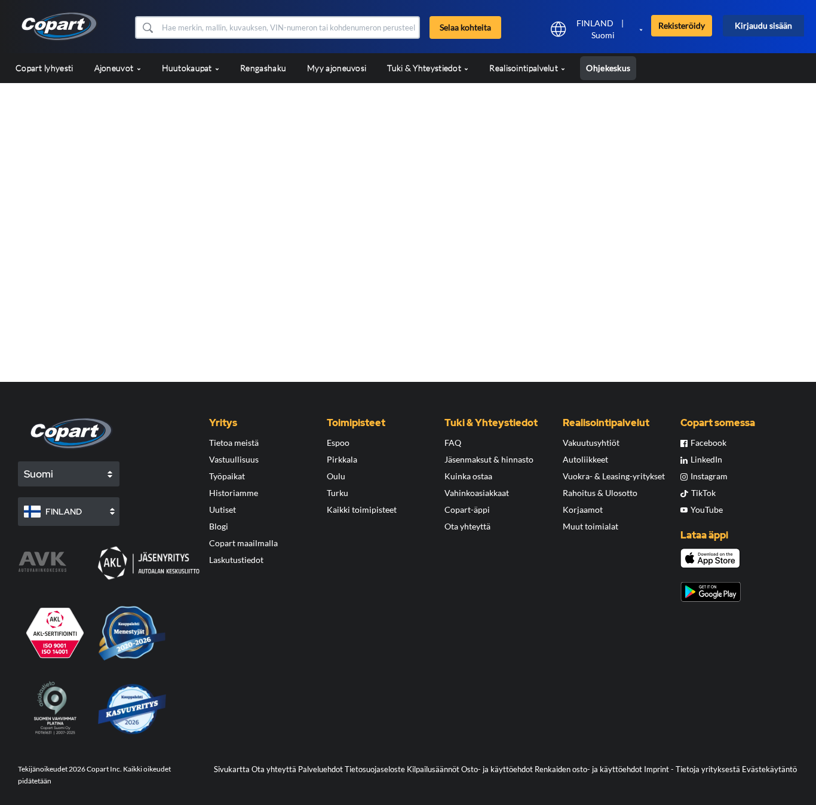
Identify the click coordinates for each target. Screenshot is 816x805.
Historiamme (233, 493)
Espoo (338, 442)
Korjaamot (583, 509)
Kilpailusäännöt (433, 769)
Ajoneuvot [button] (115, 68)
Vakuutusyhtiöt (591, 442)
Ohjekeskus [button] (608, 68)
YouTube (707, 509)
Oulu (336, 476)
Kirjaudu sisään (763, 25)
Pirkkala (342, 459)
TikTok (703, 493)
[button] (147, 27)
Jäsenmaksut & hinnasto (488, 459)
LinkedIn (706, 459)
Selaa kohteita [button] (465, 27)
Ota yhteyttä (467, 526)
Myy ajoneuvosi (336, 68)
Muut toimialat (590, 526)
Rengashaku (263, 68)
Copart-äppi (467, 509)
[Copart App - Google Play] (710, 592)
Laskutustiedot (236, 560)
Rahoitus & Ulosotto (600, 493)
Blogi (218, 526)
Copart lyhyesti (44, 68)
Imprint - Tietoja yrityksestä (692, 769)
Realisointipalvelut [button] (524, 68)
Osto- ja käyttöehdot (497, 769)
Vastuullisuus (234, 459)
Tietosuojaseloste (375, 769)
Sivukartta (232, 769)
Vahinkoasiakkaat (476, 493)
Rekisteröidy (681, 25)
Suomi (603, 35)
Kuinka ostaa (468, 476)
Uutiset (222, 509)
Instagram (709, 476)
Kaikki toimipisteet (362, 509)
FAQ (452, 442)
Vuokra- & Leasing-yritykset (614, 476)
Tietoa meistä (234, 442)
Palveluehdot (320, 769)
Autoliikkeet (585, 459)
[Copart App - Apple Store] (710, 558)
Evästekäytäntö (769, 769)
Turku (337, 493)
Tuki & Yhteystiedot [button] (425, 68)
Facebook (708, 442)
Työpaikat (227, 476)
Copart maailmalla (243, 543)
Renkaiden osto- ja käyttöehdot (588, 769)
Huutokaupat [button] (188, 68)
